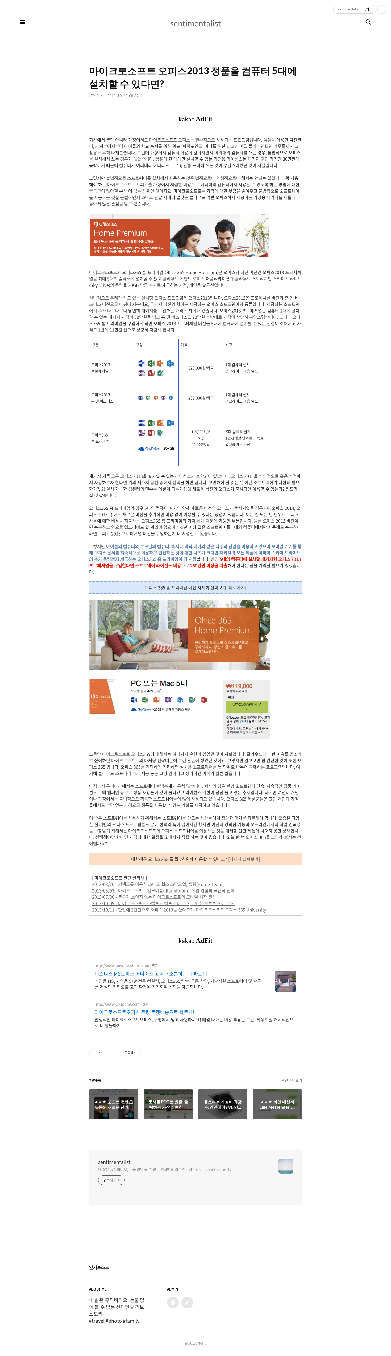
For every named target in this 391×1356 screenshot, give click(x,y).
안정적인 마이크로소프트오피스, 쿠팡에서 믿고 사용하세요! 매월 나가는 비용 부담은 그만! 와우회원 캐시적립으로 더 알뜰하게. (194, 1022)
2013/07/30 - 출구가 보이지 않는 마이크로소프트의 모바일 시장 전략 (154, 897)
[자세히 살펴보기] (244, 859)
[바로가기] (236, 587)
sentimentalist (114, 1162)
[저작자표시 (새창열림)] (143, 1053)
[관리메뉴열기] (382, 9)
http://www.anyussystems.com (122, 965)
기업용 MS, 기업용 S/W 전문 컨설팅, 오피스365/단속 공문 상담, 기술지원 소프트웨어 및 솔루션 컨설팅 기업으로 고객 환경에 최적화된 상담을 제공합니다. (178, 984)
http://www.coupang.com (117, 1004)
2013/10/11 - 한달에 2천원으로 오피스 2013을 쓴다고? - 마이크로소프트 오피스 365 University (179, 909)
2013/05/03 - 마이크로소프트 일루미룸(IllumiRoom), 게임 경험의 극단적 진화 (163, 890)
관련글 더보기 (291, 1080)
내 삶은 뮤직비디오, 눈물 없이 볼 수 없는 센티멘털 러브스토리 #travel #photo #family (164, 1169)
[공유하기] (105, 1053)
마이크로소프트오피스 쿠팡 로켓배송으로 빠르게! (144, 1012)
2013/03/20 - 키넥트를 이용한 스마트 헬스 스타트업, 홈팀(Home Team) (158, 884)
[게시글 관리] (112, 1053)
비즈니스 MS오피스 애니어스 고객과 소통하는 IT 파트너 (151, 974)
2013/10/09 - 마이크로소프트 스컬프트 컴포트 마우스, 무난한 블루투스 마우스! (163, 903)
